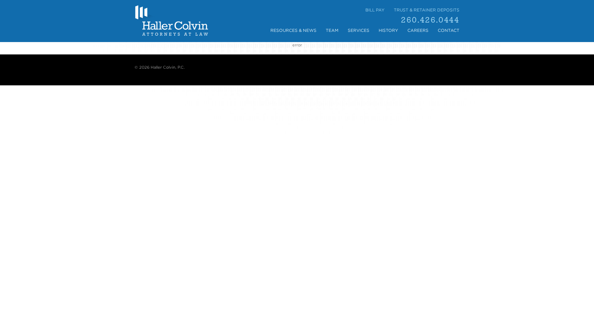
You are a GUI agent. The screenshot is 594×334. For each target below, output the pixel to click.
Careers (417, 30)
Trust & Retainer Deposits (426, 9)
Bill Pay (375, 9)
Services (358, 30)
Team (332, 30)
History (388, 30)
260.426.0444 (430, 20)
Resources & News (293, 30)
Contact (448, 30)
